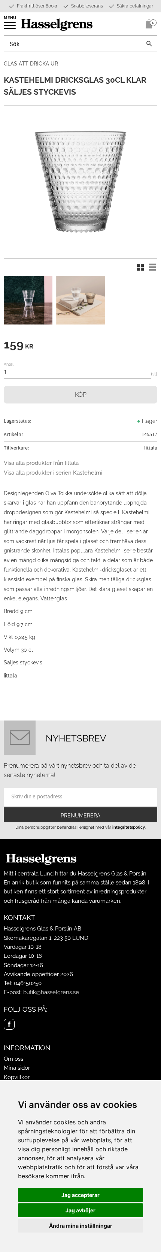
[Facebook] (9, 1024)
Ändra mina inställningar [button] (80, 1225)
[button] (10, 28)
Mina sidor (17, 1067)
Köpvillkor (17, 1077)
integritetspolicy (128, 827)
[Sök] (149, 44)
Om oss (13, 1058)
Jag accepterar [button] (80, 1195)
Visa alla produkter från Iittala (41, 463)
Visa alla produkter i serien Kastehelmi (53, 472)
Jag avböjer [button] (80, 1210)
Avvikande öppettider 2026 (38, 974)
